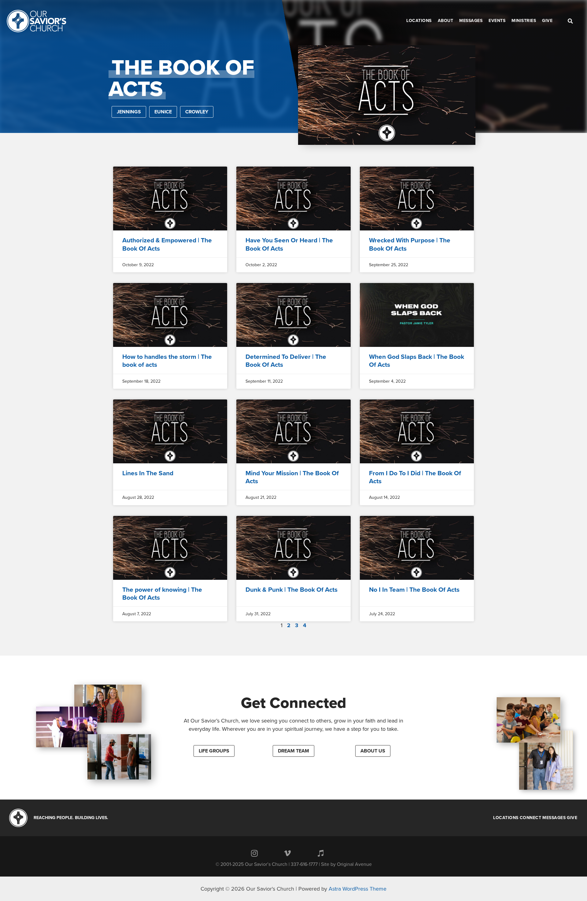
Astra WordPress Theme (357, 888)
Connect (530, 818)
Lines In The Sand (147, 473)
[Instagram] (254, 853)
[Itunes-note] (320, 853)
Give (572, 818)
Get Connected (293, 703)
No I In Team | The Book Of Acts (414, 590)
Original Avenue (354, 864)
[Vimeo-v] (287, 853)
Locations (506, 818)
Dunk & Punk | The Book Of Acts (292, 590)
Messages (554, 818)
